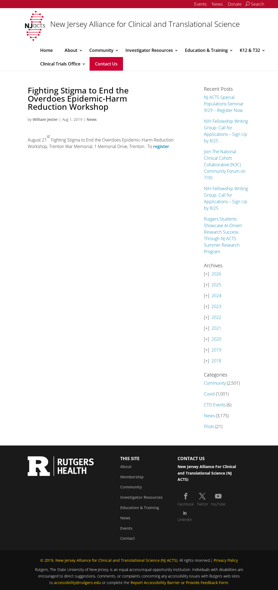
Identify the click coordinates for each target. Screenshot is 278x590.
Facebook (186, 504)
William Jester (45, 119)
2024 (216, 296)
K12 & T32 (250, 50)
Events (200, 4)
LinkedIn (185, 519)
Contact (127, 538)
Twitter (202, 504)
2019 (216, 350)
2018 (216, 361)
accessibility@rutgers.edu (77, 582)
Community (101, 50)
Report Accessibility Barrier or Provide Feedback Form (179, 582)
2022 (216, 317)
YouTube (218, 504)
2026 (216, 274)
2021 (216, 328)
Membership (132, 476)
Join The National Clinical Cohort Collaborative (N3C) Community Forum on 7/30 (224, 165)
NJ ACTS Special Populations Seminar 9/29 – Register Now (224, 103)
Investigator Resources (149, 50)
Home (46, 50)
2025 (216, 285)
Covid (209, 394)
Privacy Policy (226, 560)
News (217, 4)
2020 (216, 339)
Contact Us (106, 64)
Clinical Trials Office (60, 64)
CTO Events (215, 405)
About (71, 50)
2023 (216, 306)
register (161, 146)
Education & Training (206, 50)
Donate (235, 4)
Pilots (209, 426)
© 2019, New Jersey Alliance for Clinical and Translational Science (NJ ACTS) (108, 560)
